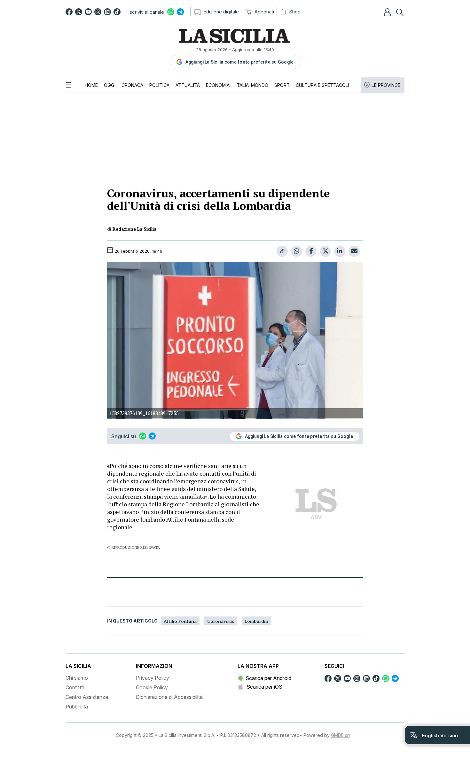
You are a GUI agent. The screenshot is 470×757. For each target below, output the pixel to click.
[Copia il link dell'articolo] (282, 251)
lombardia (256, 621)
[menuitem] (91, 85)
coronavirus (220, 621)
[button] (388, 12)
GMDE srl (340, 735)
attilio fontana (180, 621)
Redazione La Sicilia (134, 229)
